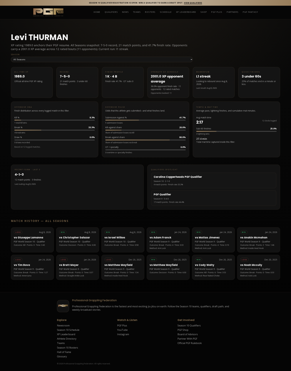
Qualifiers (111, 12)
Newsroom (63, 325)
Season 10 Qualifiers (189, 325)
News (125, 12)
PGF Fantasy (250, 12)
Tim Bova (24, 265)
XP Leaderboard (186, 12)
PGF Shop (182, 330)
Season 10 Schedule (68, 330)
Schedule (166, 12)
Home (97, 12)
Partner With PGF (187, 338)
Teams (137, 12)
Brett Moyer (71, 265)
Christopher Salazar (76, 237)
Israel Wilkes (116, 237)
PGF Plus (216, 12)
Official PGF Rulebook (189, 343)
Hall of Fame (64, 352)
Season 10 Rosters (67, 347)
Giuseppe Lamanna (30, 237)
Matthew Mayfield (120, 265)
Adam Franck (162, 237)
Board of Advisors (187, 334)
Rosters (150, 12)
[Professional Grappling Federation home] (48, 12)
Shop (204, 12)
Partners (233, 12)
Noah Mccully (253, 265)
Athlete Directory (66, 338)
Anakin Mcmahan (255, 237)
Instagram (123, 334)
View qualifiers (193, 3)
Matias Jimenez (209, 237)
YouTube (122, 330)
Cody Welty (206, 265)
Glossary (62, 356)
